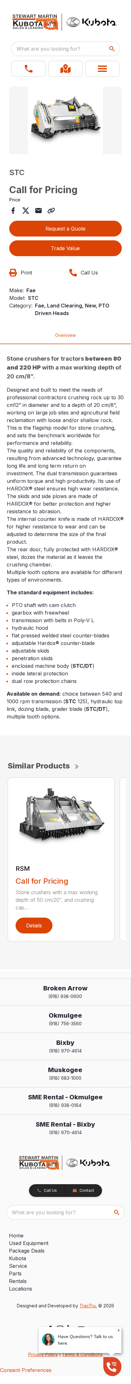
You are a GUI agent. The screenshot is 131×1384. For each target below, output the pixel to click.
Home (16, 1235)
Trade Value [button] (65, 248)
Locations (20, 1289)
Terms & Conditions (82, 1354)
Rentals (18, 1281)
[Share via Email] (38, 210)
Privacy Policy (43, 1354)
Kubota (17, 1258)
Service (18, 1266)
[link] (65, 69)
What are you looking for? (48, 49)
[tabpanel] (65, 121)
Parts (15, 1273)
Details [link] (34, 925)
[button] (28, 69)
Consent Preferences (26, 1370)
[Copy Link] (51, 210)
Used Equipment (28, 1243)
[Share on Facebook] (13, 210)
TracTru (87, 1305)
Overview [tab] (65, 335)
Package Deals (27, 1251)
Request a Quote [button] (65, 228)
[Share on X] (26, 210)
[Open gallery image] (65, 120)
